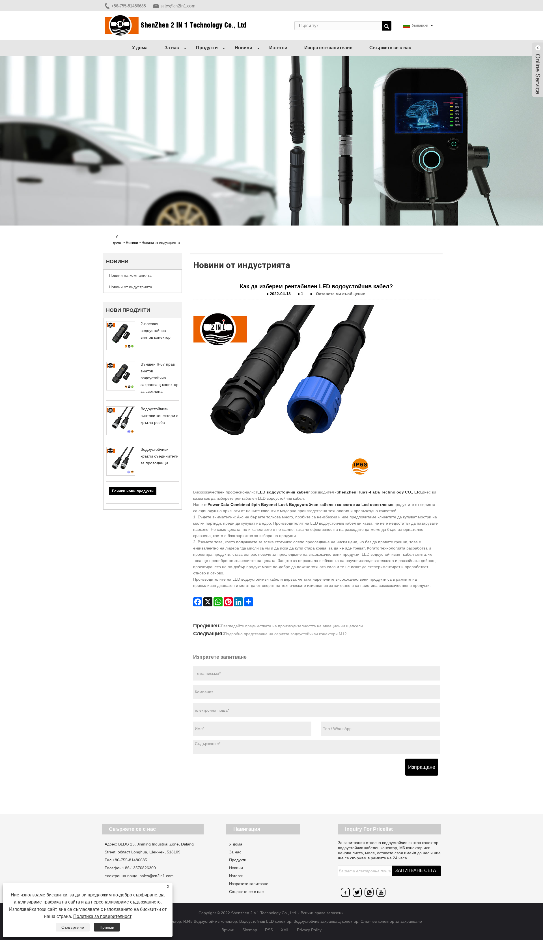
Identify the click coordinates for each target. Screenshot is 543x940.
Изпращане (421, 767)
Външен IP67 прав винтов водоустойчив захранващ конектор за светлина (159, 378)
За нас (172, 47)
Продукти (207, 47)
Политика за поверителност (102, 916)
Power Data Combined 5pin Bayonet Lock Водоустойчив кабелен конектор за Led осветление (300, 504)
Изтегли (278, 47)
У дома (140, 47)
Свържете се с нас (390, 47)
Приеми (107, 927)
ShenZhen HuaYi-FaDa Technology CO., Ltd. (379, 492)
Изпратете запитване (328, 47)
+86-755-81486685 (128, 5)
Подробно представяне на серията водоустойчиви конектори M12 (285, 634)
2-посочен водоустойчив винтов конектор (156, 330)
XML (285, 930)
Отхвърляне (72, 927)
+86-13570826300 (139, 868)
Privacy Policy (309, 930)
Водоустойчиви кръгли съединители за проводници (159, 456)
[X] (207, 601)
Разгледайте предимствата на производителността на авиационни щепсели (292, 626)
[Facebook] (197, 601)
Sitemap (249, 930)
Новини (243, 47)
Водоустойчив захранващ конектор (326, 921)
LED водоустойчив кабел (282, 492)
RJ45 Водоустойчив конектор (210, 921)
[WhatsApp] (218, 601)
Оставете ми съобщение (340, 293)
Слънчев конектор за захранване (391, 921)
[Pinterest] (228, 601)
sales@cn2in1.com (178, 5)
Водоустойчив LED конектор (265, 921)
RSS (269, 930)
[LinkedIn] (238, 601)
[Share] (248, 601)
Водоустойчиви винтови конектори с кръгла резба (159, 416)
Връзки (227, 930)
